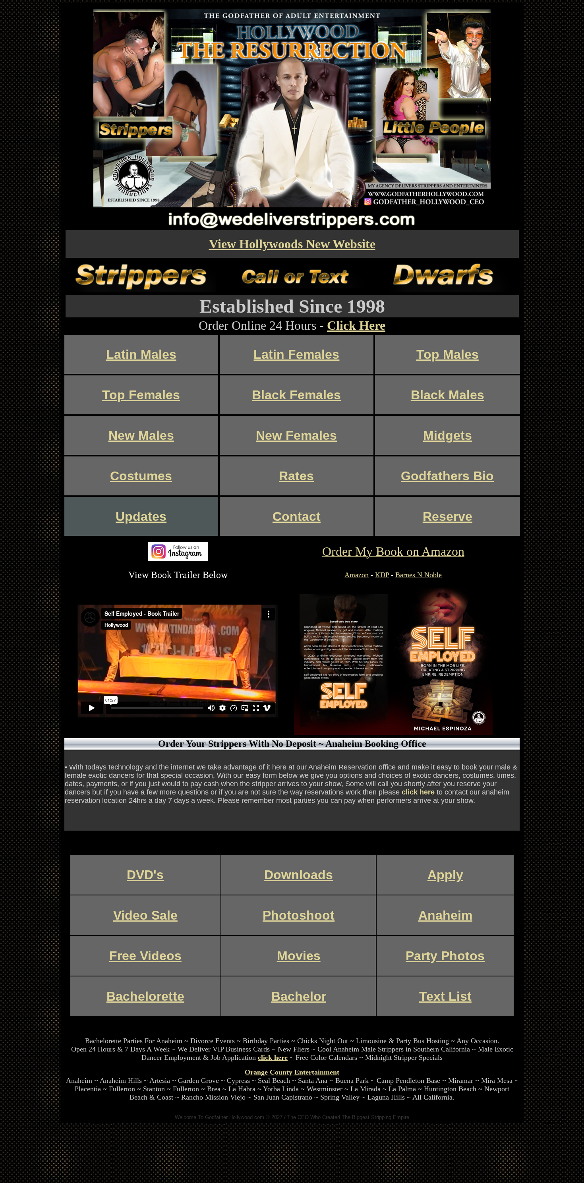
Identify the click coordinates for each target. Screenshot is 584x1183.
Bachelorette (145, 996)
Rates (296, 476)
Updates (141, 516)
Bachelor (298, 996)
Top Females (141, 395)
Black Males (447, 395)
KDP (382, 575)
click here (418, 792)
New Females (296, 435)
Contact (297, 516)
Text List (445, 996)
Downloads (298, 875)
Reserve (447, 516)
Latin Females (296, 354)
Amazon (356, 575)
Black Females (296, 395)
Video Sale (145, 915)
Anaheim (445, 915)
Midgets (447, 435)
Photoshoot (299, 915)
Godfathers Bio (447, 476)
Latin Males (141, 354)
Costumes (141, 476)
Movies (299, 956)
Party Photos (445, 956)
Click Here (356, 325)
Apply (445, 875)
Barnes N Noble (418, 575)
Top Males (447, 354)
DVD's (145, 875)
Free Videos (145, 956)
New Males (141, 435)
